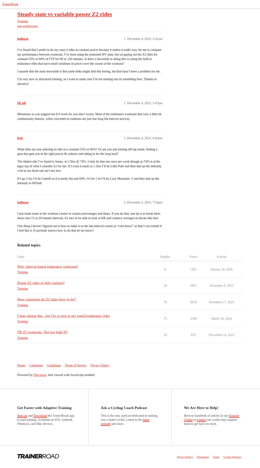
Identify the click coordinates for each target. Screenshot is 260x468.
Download (40, 415)
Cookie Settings (232, 456)
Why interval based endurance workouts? (47, 267)
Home (21, 365)
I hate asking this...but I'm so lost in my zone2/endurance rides (63, 316)
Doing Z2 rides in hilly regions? (41, 283)
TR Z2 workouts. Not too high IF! (42, 332)
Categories (36, 365)
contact (201, 419)
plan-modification (27, 26)
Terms (216, 456)
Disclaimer (203, 456)
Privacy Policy (100, 365)
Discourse (40, 375)
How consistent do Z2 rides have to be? (46, 299)
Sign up (22, 415)
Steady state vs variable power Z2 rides (64, 14)
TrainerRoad (10, 4)
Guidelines (54, 365)
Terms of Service (76, 365)
